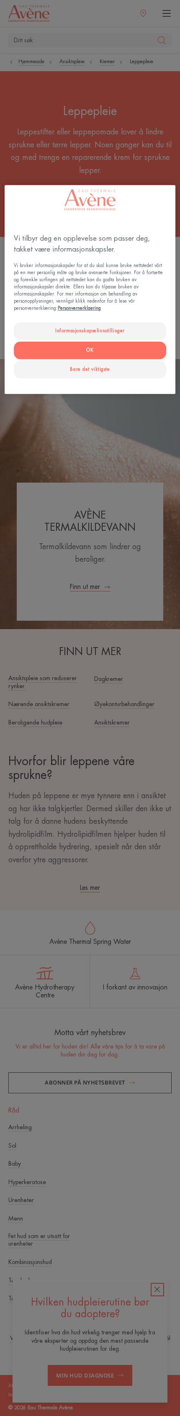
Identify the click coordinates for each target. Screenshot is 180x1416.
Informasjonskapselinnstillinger (90, 331)
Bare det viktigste (90, 369)
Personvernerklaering (79, 308)
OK (89, 350)
